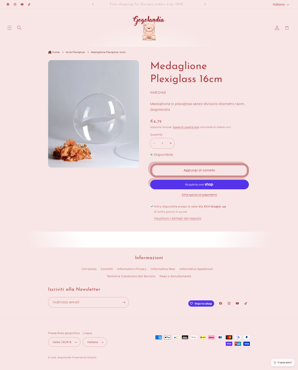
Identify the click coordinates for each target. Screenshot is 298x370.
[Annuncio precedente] (93, 4)
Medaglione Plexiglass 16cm (108, 52)
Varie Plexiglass (75, 52)
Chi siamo (89, 269)
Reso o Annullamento (175, 276)
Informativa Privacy (131, 269)
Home (56, 52)
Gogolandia (64, 357)
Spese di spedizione (186, 127)
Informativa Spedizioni (196, 269)
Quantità (156, 134)
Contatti (107, 269)
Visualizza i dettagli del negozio (177, 218)
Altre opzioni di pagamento (199, 194)
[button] (9, 28)
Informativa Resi (163, 269)
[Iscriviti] (124, 302)
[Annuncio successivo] (205, 4)
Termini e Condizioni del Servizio (131, 276)
